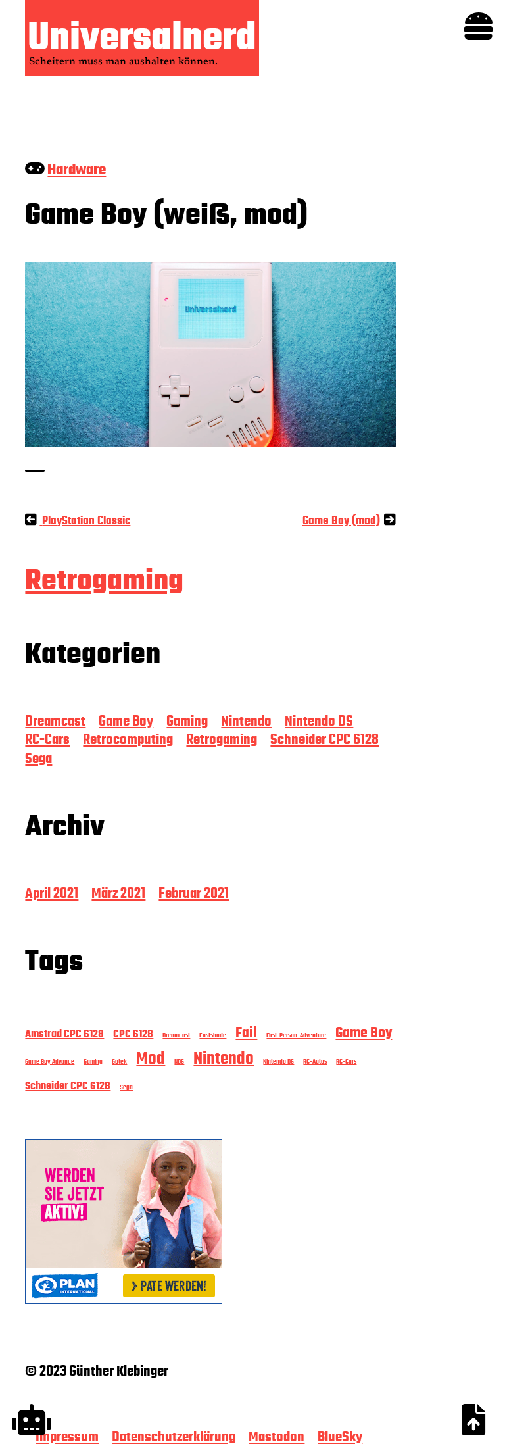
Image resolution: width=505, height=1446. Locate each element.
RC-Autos (315, 1061)
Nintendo (246, 721)
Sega (38, 758)
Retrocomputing (128, 739)
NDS (179, 1061)
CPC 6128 (133, 1034)
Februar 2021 (193, 893)
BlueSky (340, 1437)
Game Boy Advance (49, 1061)
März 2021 (118, 893)
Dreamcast (55, 721)
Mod (150, 1058)
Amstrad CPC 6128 (64, 1034)
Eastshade (212, 1035)
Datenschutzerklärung (173, 1437)
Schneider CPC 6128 (324, 739)
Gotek (119, 1061)
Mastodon (276, 1437)
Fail (246, 1032)
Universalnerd (142, 37)
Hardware (76, 170)
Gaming (187, 721)
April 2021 (51, 893)
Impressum (67, 1437)
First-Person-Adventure (296, 1035)
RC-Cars (47, 739)
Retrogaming (104, 580)
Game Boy (126, 721)
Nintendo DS (319, 721)
